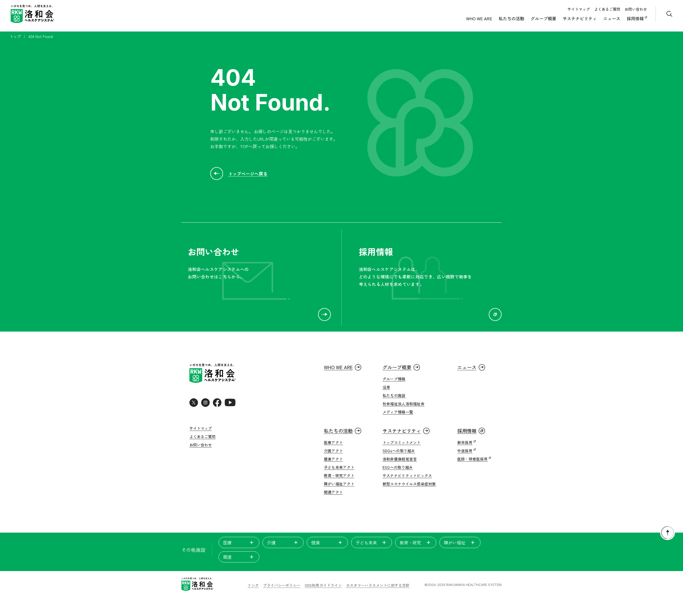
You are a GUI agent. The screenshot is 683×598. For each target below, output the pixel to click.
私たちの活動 (511, 18)
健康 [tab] (315, 542)
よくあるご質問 (607, 9)
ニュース (611, 18)
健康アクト (333, 459)
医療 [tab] (227, 542)
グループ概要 (543, 18)
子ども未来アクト (339, 467)
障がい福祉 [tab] (454, 542)
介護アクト (333, 450)
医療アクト (333, 442)
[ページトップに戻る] (667, 532)
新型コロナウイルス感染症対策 (409, 483)
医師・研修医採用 (472, 459)
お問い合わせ (636, 9)
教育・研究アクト (339, 475)
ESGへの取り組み (398, 467)
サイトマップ (578, 9)
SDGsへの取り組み (399, 450)
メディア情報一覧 (398, 412)
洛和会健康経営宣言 (400, 459)
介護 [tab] (271, 542)
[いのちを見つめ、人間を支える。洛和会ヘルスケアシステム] (197, 584)
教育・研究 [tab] (410, 542)
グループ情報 (394, 378)
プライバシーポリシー (281, 585)
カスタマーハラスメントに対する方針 (378, 585)
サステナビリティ (580, 18)
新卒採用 (464, 442)
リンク (253, 585)
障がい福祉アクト (339, 483)
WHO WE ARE (479, 18)
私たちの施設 (394, 395)
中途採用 (464, 450)
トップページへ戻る (248, 173)
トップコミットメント (402, 442)
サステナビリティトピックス (407, 475)
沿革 (386, 387)
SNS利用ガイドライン (323, 585)
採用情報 (636, 18)
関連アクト (333, 492)
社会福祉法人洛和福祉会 (403, 403)
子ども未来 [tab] (366, 542)
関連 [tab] (227, 557)
